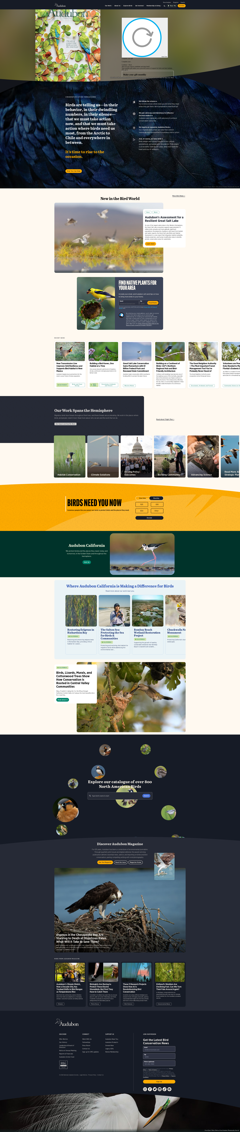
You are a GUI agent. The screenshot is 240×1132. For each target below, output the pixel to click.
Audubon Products (111, 1042)
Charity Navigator (63, 1065)
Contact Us (86, 1049)
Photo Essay (95, 1004)
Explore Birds (127, 6)
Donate (181, 6)
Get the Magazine (105, 862)
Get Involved (139, 6)
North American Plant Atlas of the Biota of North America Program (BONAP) (142, 324)
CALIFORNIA (74, 636)
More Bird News (178, 196)
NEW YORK (94, 385)
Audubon (60, 5)
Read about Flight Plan (164, 419)
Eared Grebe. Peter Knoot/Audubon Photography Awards (105, 750)
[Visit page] (108, 238)
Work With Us (87, 1039)
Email (121, 301)
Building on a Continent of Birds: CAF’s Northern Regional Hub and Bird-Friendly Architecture (170, 364)
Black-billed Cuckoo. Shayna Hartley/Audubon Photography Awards (62, 830)
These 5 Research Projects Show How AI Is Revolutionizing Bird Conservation (136, 984)
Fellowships (86, 1042)
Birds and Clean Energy (77, 385)
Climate (60, 1004)
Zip (141, 301)
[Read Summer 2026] (164, 866)
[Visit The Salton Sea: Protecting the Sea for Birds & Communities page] (114, 624)
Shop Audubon (167, 2)
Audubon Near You (111, 1039)
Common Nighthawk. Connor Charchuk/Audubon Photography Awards (160, 772)
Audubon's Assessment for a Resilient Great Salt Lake (164, 219)
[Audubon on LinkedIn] (160, 1089)
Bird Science (128, 1004)
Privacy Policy (147, 307)
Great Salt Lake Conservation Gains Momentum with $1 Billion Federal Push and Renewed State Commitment (136, 364)
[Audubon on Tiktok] (164, 1089)
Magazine (175, 2)
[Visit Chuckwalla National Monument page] (181, 624)
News (148, 212)
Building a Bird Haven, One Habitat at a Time (103, 364)
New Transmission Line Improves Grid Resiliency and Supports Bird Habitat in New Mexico (70, 364)
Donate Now (109, 1045)
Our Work (108, 6)
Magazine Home (135, 862)
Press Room (86, 1045)
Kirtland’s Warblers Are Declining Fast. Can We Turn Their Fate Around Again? (170, 984)
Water (156, 212)
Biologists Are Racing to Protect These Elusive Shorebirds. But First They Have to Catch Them (103, 984)
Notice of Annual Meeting (67, 1050)
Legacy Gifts (109, 1049)
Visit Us (86, 562)
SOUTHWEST (63, 385)
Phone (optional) (149, 1061)
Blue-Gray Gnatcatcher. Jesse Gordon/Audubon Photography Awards (168, 812)
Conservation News (164, 1004)
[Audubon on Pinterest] (169, 1089)
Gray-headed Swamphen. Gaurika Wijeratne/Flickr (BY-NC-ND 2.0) (146, 749)
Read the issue (120, 862)
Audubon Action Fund (66, 1057)
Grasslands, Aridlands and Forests (109, 385)
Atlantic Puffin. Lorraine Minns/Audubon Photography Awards (98, 772)
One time (142, 498)
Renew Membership (111, 1052)
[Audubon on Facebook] (150, 1089)
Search (164, 5)
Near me (173, 6)
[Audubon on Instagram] (145, 1089)
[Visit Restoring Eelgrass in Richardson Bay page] (81, 624)
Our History (63, 1042)
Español (183, 2)
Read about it (63, 700)
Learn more (150, 244)
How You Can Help (73, 171)
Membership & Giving (153, 6)
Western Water (129, 385)
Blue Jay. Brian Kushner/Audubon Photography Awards (73, 784)
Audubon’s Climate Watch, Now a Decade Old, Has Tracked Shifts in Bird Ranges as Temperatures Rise (70, 984)
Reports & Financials (66, 1054)
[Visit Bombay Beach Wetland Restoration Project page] (147, 624)
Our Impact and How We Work (65, 424)
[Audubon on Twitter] (155, 1089)
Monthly (156, 498)
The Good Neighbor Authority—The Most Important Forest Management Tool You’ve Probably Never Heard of (203, 364)
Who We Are (63, 1039)
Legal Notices (83, 1075)
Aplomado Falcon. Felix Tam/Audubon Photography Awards (65, 809)
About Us (117, 6)
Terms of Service (153, 1070)
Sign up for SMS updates (90, 1052)
